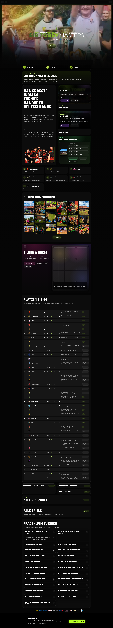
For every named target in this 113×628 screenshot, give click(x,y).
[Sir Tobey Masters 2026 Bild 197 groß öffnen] (62, 230)
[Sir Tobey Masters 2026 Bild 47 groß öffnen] (29, 220)
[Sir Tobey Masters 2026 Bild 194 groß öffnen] (51, 227)
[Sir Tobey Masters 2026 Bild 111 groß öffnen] (73, 229)
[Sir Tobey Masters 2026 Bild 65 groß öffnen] (84, 219)
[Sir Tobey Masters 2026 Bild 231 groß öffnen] (84, 208)
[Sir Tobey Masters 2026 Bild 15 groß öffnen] (40, 229)
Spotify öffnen (73, 161)
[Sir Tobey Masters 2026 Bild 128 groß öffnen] (84, 229)
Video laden (65, 100)
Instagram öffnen (42, 263)
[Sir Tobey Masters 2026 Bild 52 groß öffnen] (73, 207)
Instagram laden (30, 263)
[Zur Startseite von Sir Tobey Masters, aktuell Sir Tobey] (6, 2)
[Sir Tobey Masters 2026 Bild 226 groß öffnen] (51, 205)
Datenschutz (74, 100)
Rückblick (52, 46)
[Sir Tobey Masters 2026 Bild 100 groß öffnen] (73, 220)
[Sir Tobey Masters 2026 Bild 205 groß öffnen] (29, 229)
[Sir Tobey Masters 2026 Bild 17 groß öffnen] (40, 219)
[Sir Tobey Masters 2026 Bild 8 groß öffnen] (62, 208)
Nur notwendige (62, 621)
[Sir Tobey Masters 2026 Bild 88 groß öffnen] (51, 216)
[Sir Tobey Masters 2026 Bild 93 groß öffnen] (40, 208)
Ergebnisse (61, 46)
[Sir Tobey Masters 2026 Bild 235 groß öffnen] (29, 207)
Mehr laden (56, 237)
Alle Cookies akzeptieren (77, 621)
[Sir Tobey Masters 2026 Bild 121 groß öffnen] (62, 220)
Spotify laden (74, 158)
